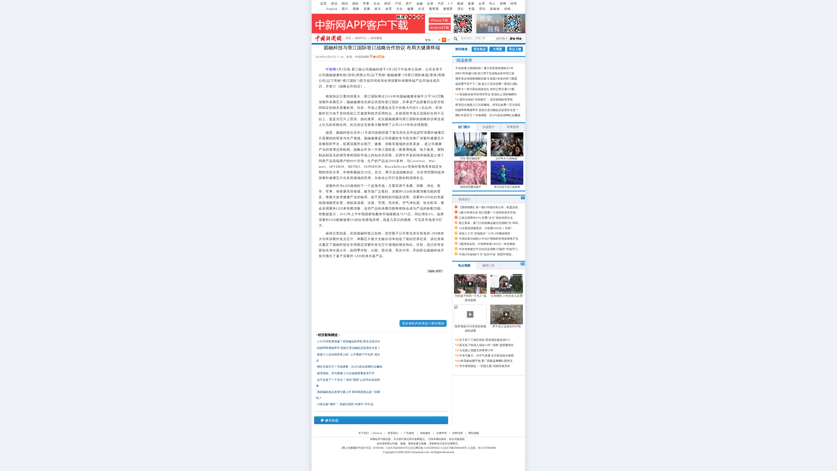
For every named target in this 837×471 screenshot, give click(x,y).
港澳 (471, 3)
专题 (471, 8)
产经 (398, 3)
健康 (410, 8)
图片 (345, 8)
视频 (356, 8)
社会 (377, 3)
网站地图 (473, 433)
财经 (387, 3)
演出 (460, 8)
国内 (345, 3)
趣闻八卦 (488, 265)
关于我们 (363, 433)
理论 (482, 8)
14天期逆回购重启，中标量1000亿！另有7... (486, 228)
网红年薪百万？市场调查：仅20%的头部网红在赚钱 (349, 366)
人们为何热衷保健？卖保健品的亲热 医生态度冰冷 (348, 341)
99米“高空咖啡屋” (470, 158)
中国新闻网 (362, 56)
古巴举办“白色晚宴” (507, 158)
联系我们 (393, 433)
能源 (460, 3)
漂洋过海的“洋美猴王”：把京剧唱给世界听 (486, 99)
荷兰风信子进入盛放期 (507, 186)
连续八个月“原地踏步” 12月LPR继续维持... (485, 233)
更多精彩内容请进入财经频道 (423, 323)
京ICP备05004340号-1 (456, 447)
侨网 (503, 3)
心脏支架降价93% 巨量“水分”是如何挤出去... (487, 217)
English (332, 8)
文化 (399, 8)
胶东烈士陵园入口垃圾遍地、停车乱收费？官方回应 (488, 104)
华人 (492, 3)
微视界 (448, 8)
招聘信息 (457, 433)
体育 (388, 8)
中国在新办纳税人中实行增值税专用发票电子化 (488, 238)
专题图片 (488, 127)
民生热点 (480, 49)
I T (450, 3)
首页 (323, 3)
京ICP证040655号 (398, 447)
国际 (355, 3)
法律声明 (441, 433)
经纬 (513, 3)
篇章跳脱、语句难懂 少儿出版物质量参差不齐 (345, 373)
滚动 (334, 3)
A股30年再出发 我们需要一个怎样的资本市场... (488, 212)
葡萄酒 (434, 8)
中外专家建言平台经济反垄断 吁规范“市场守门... (489, 249)
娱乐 (377, 8)
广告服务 (409, 433)
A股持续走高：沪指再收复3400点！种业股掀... (488, 244)
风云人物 (515, 49)
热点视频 (464, 265)
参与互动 (378, 56)
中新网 (331, 69)
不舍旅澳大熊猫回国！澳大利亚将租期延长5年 (484, 68)
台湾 (481, 3)
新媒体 (495, 8)
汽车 (441, 3)
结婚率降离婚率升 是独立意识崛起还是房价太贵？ (348, 348)
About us (377, 433)
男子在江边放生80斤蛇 (506, 326)
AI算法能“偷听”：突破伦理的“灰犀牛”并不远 (345, 404)
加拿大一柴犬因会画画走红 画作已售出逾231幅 (484, 89)
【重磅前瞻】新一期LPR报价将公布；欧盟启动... (489, 207)
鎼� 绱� (516, 38)
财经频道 (376, 38)
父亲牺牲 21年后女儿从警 (507, 295)
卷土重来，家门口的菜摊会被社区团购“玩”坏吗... (489, 223)
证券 (430, 3)
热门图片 (464, 127)
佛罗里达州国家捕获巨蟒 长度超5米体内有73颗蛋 (486, 78)
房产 (409, 3)
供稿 (507, 8)
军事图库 (513, 127)
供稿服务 (425, 433)
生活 (421, 8)
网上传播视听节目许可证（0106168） (364, 447)
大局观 (497, 49)
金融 (419, 3)
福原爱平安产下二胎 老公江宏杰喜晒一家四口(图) (486, 83)
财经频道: (462, 49)
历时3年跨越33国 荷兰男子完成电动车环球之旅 (484, 73)
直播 (367, 8)
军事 (366, 3)
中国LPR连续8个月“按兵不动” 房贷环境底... (486, 254)
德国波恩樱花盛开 (470, 186)
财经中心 (361, 38)
